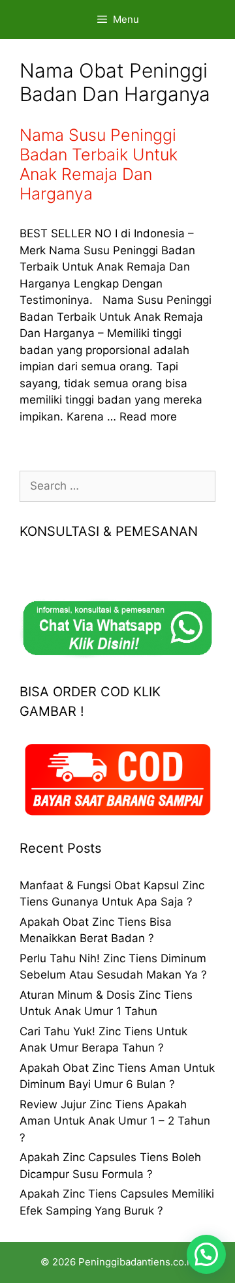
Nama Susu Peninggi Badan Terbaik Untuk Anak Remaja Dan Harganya (99, 164)
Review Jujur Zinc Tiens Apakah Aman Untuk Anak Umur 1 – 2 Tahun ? (115, 1121)
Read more (148, 416)
